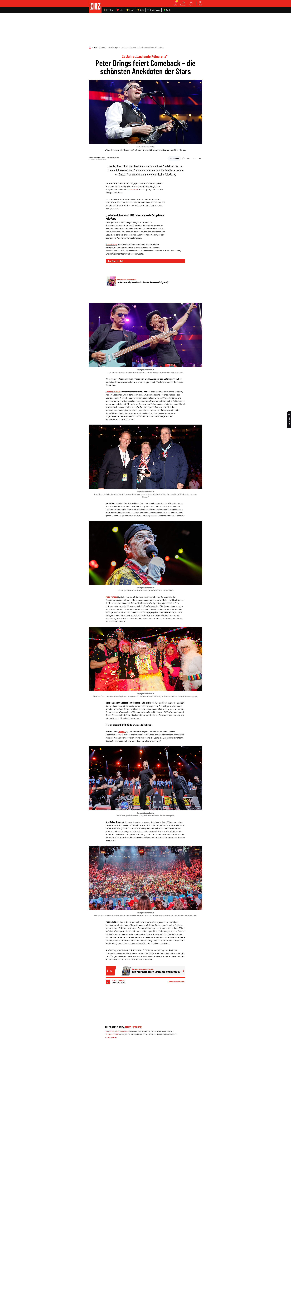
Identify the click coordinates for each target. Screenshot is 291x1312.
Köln (95, 48)
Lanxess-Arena (113, 391)
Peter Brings (111, 244)
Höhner (122, 731)
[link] (95, 6)
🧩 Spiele (166, 10)
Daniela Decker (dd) (113, 157)
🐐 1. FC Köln (108, 10)
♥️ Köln (119, 10)
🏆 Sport (140, 10)
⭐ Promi (129, 10)
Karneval (103, 48)
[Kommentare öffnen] (183, 158)
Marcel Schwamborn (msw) (97, 157)
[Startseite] (90, 48)
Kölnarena (133, 189)
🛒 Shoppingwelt (153, 10)
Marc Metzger (113, 48)
